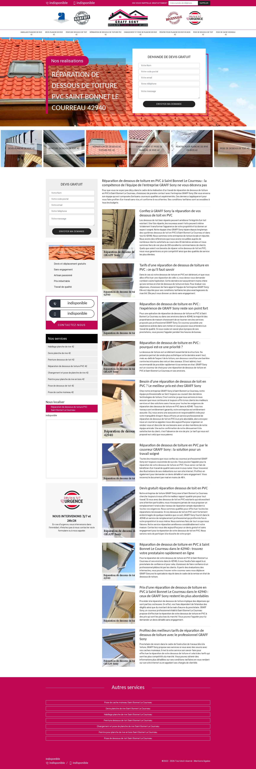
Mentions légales (202, 761)
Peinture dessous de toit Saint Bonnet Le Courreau (128, 720)
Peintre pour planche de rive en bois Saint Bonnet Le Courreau (128, 732)
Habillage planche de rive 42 (31, 33)
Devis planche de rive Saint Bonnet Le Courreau (128, 708)
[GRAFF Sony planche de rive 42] (128, 18)
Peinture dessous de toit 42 (76, 33)
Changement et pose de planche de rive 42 (140, 33)
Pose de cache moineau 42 (225, 33)
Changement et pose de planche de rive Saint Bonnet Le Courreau (128, 726)
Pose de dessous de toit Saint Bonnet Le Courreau (128, 738)
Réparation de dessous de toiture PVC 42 (105, 33)
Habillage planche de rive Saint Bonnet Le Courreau (128, 714)
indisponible (58, 3)
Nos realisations (67, 60)
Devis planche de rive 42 (54, 33)
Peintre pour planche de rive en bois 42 (175, 33)
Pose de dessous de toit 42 (203, 33)
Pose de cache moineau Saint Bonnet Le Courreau (128, 702)
